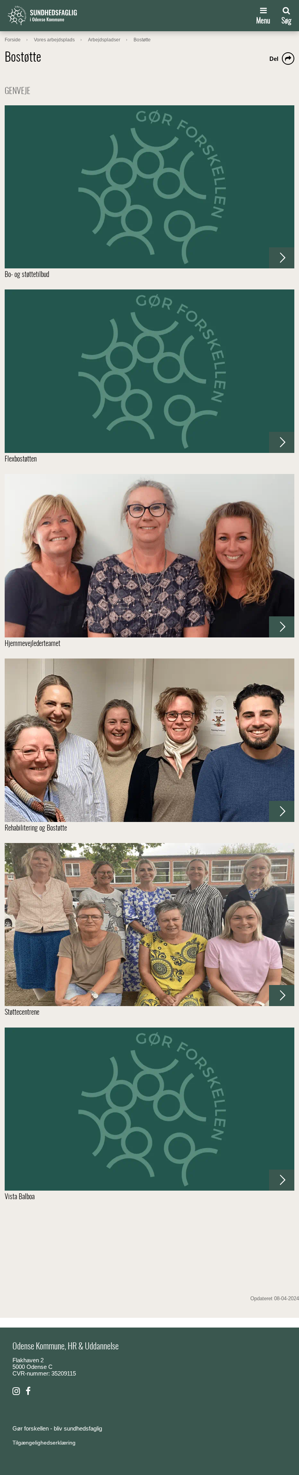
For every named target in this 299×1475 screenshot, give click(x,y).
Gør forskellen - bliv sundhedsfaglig (57, 1428)
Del (273, 58)
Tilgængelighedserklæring (44, 1443)
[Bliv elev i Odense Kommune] (16, 1391)
